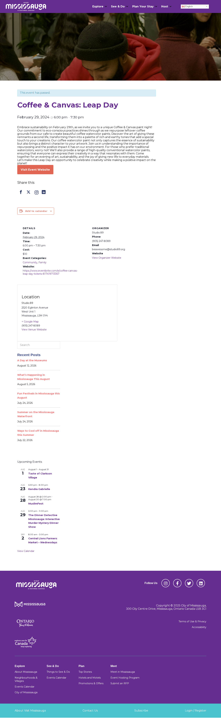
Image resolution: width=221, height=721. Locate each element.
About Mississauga (26, 671)
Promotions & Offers (91, 683)
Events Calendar (24, 686)
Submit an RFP (119, 683)
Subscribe (141, 710)
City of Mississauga (26, 692)
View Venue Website (34, 329)
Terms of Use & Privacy (192, 621)
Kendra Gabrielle (39, 489)
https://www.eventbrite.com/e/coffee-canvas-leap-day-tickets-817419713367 (50, 272)
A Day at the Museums (32, 360)
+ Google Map (30, 321)
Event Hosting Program (125, 677)
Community (30, 262)
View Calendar (25, 551)
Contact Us (90, 710)
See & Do (118, 6)
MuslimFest (35, 503)
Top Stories (85, 671)
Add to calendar (36, 211)
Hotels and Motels (90, 677)
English (189, 6)
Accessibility (199, 627)
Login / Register (195, 710)
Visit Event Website (35, 169)
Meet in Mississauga (122, 671)
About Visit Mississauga (30, 710)
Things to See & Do (58, 671)
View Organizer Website (106, 257)
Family (42, 262)
